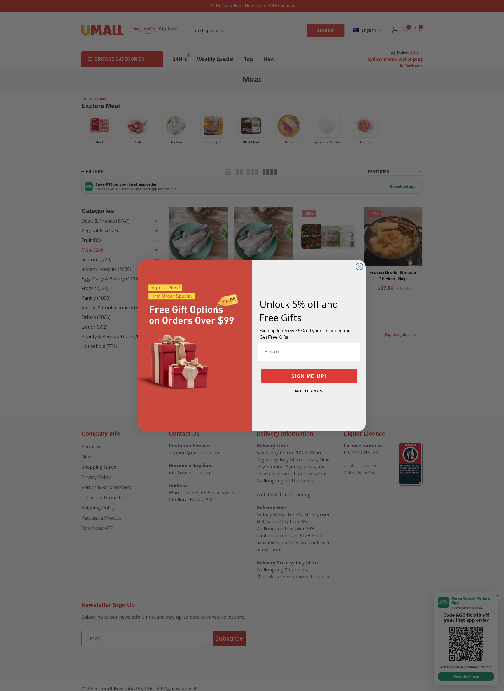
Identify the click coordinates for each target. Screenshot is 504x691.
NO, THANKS (309, 391)
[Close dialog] (359, 266)
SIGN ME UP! (309, 376)
